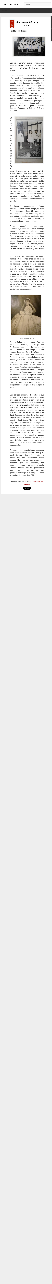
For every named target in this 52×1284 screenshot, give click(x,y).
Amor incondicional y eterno (27, 24)
